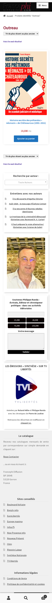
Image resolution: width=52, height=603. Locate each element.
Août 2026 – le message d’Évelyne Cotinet (27, 203)
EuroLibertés (13, 515)
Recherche (26, 598)
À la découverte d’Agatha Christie (28, 199)
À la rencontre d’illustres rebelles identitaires (27, 210)
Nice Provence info (16, 532)
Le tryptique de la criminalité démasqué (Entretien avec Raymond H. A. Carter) (28, 218)
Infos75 (11, 527)
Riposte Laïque (14, 549)
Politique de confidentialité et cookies (26, 584)
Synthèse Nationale (17, 555)
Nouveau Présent (15, 538)
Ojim (9, 544)
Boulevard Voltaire (16, 504)
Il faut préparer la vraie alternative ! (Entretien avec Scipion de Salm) (27, 226)
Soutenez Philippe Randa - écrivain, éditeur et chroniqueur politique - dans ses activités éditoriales (26, 304)
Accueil (10, 15)
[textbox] (26, 182)
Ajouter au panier (26, 138)
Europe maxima (15, 521)
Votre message (26, 331)
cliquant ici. (26, 423)
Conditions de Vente (17, 578)
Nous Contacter (11, 456)
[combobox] (26, 182)
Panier (40, 595)
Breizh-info (12, 510)
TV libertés (12, 560)
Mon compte (8, 598)
